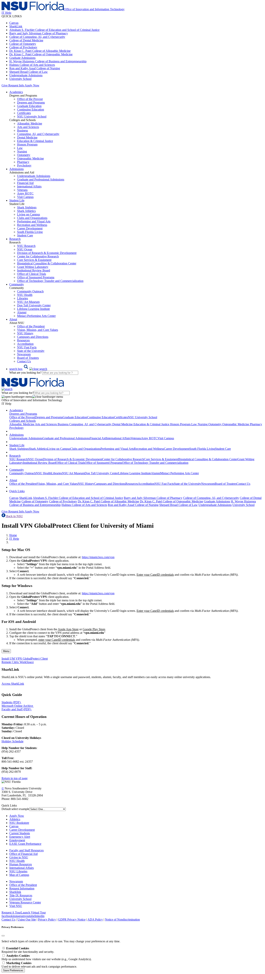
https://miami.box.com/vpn (98, 557)
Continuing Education (30, 109)
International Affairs (29, 186)
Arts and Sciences (28, 127)
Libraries (22, 298)
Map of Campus (19, 874)
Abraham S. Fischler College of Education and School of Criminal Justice (54, 29)
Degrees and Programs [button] (23, 413)
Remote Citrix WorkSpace (18, 662)
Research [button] (15, 239)
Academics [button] (16, 92)
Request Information (21, 888)
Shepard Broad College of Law (28, 71)
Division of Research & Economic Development (46, 253)
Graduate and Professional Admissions (40, 179)
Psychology (24, 165)
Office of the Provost (30, 99)
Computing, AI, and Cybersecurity (38, 134)
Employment (17, 840)
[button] (28, 369)
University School (20, 78)
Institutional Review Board (33, 270)
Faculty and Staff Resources (26, 850)
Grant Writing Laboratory (32, 267)
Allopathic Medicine (29, 123)
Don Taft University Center (34, 305)
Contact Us (24, 361)
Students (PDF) (11, 702)
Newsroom (24, 354)
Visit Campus (25, 197)
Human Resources (20, 864)
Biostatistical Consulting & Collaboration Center (46, 263)
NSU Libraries (18, 871)
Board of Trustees (28, 357)
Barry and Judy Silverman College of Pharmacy (38, 33)
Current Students (19, 833)
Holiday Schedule (12, 741)
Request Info (16, 85)
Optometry (23, 155)
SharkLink (15, 26)
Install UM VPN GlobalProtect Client (25, 658)
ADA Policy (95, 919)
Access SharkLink (13, 683)
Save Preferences (13, 970)
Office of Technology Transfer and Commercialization (50, 281)
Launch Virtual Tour (33, 912)
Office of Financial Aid (23, 853)
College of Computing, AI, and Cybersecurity (37, 36)
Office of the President (31, 326)
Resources (23, 340)
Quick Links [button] (17, 491)
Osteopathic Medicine (30, 158)
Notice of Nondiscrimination (122, 919)
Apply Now (32, 85)
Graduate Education (29, 106)
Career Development (29, 228)
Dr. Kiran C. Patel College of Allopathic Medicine (40, 50)
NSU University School (31, 116)
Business (22, 130)
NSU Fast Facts (26, 347)
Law (20, 148)
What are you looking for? (25, 372)
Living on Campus (28, 214)
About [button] (13, 319)
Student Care (25, 235)
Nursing (22, 151)
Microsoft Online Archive (17, 705)
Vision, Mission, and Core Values (37, 329)
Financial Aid (25, 183)
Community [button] (16, 284)
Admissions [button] (16, 169)
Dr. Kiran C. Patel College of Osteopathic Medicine (41, 54)
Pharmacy (23, 162)
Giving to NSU (18, 857)
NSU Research (26, 246)
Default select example (15, 809)
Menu (6, 651)
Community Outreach (30, 291)
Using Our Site (26, 919)
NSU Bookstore (19, 822)
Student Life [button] (16, 200)
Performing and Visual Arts (33, 221)
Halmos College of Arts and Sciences (32, 64)
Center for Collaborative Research (38, 256)
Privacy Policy (47, 919)
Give (5, 85)
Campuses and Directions (32, 336)
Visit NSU (15, 906)
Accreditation (25, 343)
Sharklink (15, 892)
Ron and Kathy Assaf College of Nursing (34, 68)
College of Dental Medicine (26, 40)
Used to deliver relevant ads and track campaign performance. (39, 964)
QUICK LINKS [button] (12, 16)
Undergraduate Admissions (25, 75)
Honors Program (27, 144)
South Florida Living (30, 232)
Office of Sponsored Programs (35, 277)
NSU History (25, 333)
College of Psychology (23, 47)
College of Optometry (22, 43)
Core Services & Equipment (34, 260)
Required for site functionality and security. (28, 950)
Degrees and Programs (31, 102)
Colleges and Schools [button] (22, 420)
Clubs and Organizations (32, 218)
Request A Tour (11, 912)
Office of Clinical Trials (31, 274)
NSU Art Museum (28, 301)
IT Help (14, 538)
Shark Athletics (26, 211)
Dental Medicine (27, 137)
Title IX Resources (20, 895)
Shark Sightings (26, 207)
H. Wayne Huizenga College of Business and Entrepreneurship (48, 61)
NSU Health (24, 294)
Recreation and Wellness (32, 225)
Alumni (21, 312)
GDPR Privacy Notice (72, 919)
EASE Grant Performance (25, 843)
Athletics (14, 819)
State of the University (30, 350)
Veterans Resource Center (25, 902)
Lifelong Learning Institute (33, 308)
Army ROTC (25, 193)
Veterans (22, 190)
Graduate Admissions (22, 57)
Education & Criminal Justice (35, 141)
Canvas (13, 22)
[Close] (3, 935)
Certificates (24, 113)
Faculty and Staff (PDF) (16, 709)
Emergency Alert (19, 836)
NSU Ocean (24, 249)
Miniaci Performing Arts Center (36, 315)
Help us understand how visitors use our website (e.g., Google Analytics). (47, 957)
